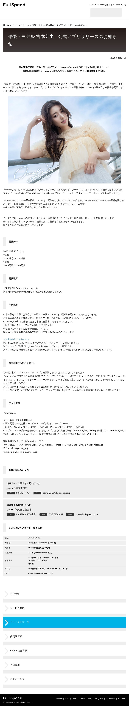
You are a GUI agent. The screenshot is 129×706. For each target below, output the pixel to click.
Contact (59, 699)
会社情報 (15, 593)
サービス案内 (17, 608)
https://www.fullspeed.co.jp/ (40, 573)
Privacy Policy (71, 699)
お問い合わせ (17, 679)
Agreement (110, 699)
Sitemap (121, 699)
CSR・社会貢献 (18, 650)
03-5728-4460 (98, 5)
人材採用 (15, 664)
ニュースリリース (20, 25)
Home (6, 25)
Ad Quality (99, 699)
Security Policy (86, 699)
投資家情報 (16, 636)
